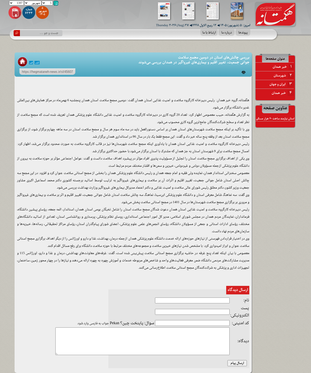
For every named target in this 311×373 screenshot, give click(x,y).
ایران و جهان (280, 84)
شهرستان (283, 75)
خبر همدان (282, 67)
